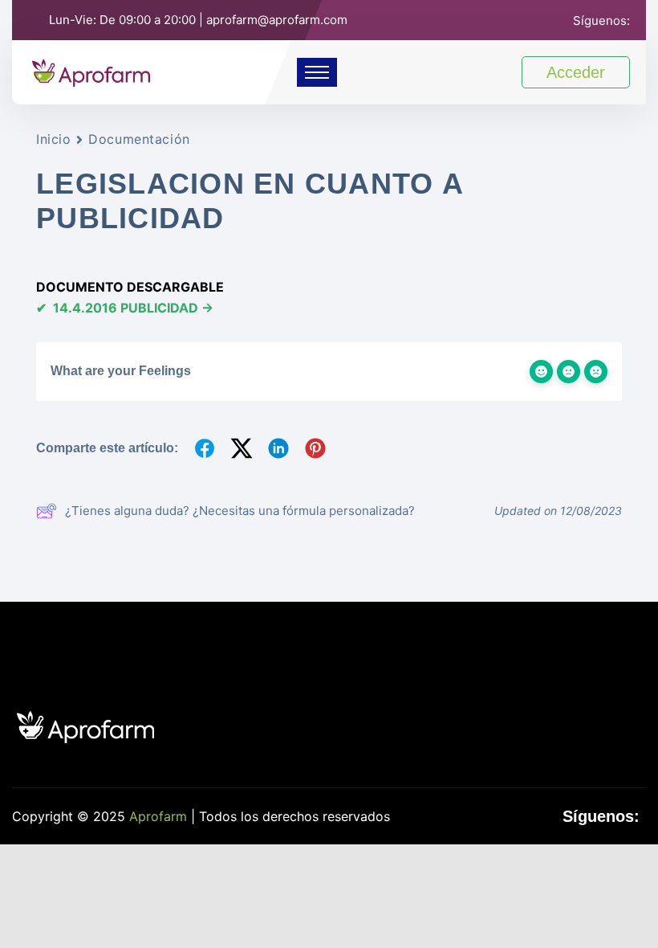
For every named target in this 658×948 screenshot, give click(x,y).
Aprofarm (158, 816)
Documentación (138, 139)
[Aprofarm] (91, 71)
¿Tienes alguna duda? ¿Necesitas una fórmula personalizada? (240, 510)
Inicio (53, 139)
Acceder (575, 72)
